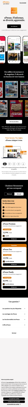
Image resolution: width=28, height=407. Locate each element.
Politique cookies (18, 390)
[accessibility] (14, 164)
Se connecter (23, 3)
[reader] (9, 164)
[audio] (19, 164)
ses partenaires (10, 382)
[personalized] (5, 164)
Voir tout (14, 333)
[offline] (23, 164)
